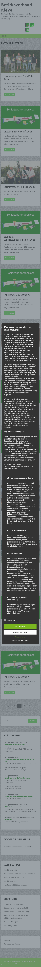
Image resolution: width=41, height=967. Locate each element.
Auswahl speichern (20, 632)
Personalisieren (20, 637)
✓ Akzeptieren (20, 626)
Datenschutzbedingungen (20, 640)
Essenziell (11, 620)
